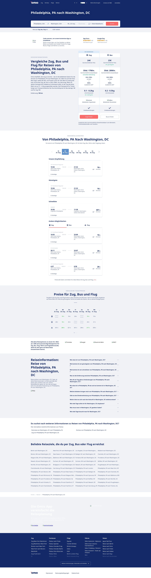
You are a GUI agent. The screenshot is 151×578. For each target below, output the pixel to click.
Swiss (68, 549)
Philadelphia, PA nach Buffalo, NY (85, 479)
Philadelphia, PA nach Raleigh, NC (85, 472)
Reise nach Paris (108, 546)
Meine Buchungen (95, 2)
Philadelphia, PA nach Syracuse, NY (86, 475)
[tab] (58, 225)
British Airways (71, 546)
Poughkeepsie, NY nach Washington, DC (110, 465)
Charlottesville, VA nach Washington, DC (43, 468)
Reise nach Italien (108, 551)
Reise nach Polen (108, 549)
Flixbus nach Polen (54, 541)
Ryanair (69, 541)
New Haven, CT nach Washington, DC (64, 454)
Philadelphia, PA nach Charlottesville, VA (42, 486)
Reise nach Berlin (108, 544)
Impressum (49, 573)
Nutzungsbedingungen (62, 573)
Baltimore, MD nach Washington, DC (64, 458)
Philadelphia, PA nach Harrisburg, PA (86, 486)
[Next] (99, 151)
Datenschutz (75, 573)
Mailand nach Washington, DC (107, 450)
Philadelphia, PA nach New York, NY (108, 468)
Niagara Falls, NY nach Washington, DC (42, 458)
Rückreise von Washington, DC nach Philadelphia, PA (47, 430)
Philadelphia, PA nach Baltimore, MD (108, 475)
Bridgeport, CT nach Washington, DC (64, 465)
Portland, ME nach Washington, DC (86, 458)
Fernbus (47, 3)
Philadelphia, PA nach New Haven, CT (64, 472)
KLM (68, 551)
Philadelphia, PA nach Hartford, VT (63, 486)
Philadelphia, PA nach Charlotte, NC (108, 472)
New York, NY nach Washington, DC (63, 450)
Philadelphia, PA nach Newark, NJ (63, 479)
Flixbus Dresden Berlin (56, 549)
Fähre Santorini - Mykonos (93, 541)
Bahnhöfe (34, 551)
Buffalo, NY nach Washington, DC (107, 461)
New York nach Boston (38, 549)
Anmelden (117, 3)
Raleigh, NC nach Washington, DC (85, 454)
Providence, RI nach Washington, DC (108, 458)
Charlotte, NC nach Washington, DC (108, 454)
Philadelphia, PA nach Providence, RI (41, 479)
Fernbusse (52, 538)
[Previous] (51, 310)
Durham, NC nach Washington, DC (63, 461)
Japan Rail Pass (107, 541)
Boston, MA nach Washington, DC (41, 454)
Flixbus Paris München (56, 551)
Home (32, 495)
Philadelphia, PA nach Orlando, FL (41, 482)
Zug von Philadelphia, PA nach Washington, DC (45, 433)
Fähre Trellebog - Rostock (93, 548)
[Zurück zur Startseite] (36, 3)
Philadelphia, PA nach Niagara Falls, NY (64, 475)
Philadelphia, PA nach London (84, 468)
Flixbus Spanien (54, 544)
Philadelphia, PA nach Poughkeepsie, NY (110, 482)
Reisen (38, 495)
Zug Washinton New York (39, 544)
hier (95, 280)
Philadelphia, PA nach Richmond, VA (41, 475)
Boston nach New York (38, 546)
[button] (72, 24)
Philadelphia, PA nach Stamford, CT (63, 482)
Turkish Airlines (71, 544)
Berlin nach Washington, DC (39, 450)
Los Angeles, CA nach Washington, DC (87, 450)
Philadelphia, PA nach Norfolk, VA (107, 479)
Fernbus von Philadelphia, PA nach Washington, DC (91, 430)
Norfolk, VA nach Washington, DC (41, 465)
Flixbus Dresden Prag (55, 546)
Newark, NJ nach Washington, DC (40, 461)
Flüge (52, 3)
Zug (42, 3)
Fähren (57, 3)
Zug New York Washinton (39, 541)
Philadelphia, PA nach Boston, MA (41, 472)
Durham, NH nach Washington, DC (86, 461)
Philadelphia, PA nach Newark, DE (85, 482)
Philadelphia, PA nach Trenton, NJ (107, 486)
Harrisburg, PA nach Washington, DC (64, 468)
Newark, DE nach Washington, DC (86, 465)
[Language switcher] (84, 3)
